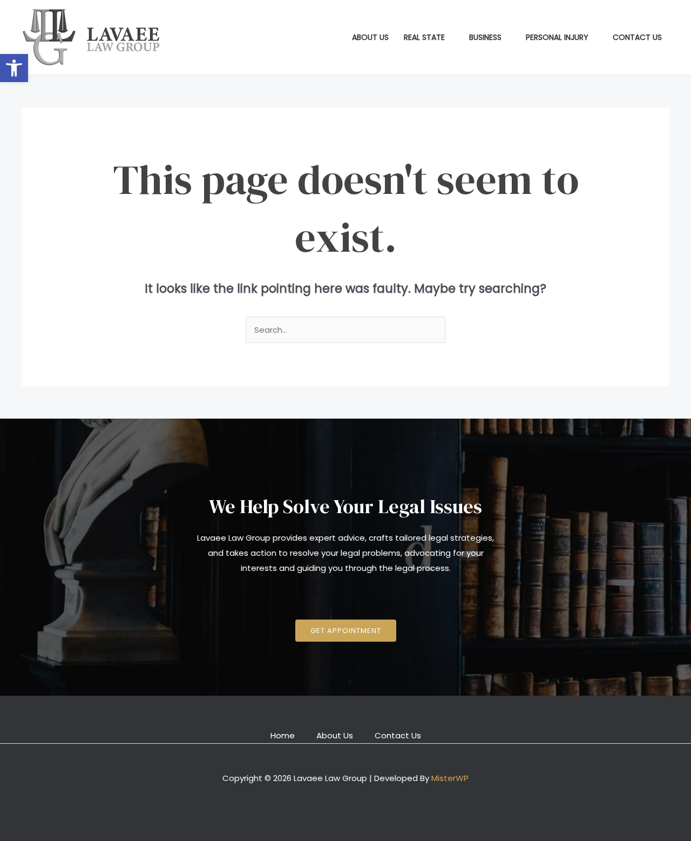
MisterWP (450, 778)
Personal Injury (557, 37)
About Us (370, 37)
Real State (424, 37)
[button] (14, 68)
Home (282, 735)
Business (485, 37)
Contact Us (637, 37)
